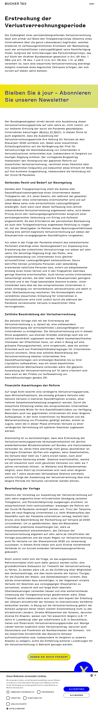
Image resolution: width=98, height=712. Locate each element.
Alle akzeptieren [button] (76, 689)
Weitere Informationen (14, 688)
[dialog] (49, 692)
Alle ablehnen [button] (76, 695)
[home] (83, 671)
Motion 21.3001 (50, 132)
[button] (91, 4)
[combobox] (91, 675)
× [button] (95, 675)
